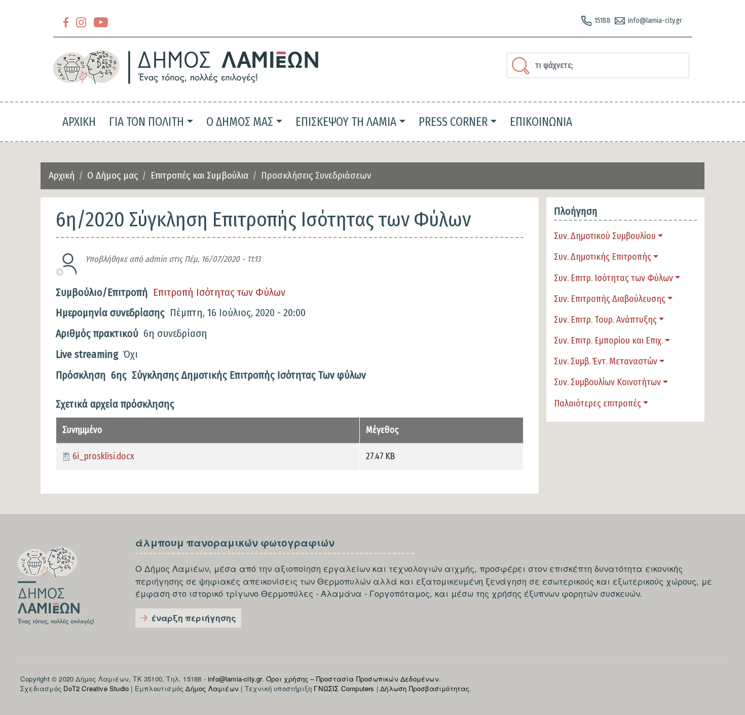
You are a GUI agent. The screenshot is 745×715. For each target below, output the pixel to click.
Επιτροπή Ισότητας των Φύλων (219, 292)
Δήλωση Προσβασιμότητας (424, 688)
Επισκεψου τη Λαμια (345, 122)
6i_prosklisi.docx (103, 456)
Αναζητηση (522, 65)
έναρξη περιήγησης (194, 618)
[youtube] (101, 21)
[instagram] (81, 21)
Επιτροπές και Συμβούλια (199, 175)
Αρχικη (79, 122)
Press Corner (453, 122)
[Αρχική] (186, 67)
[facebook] (65, 21)
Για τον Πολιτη (146, 122)
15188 (602, 20)
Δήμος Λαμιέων (212, 688)
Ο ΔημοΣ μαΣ (239, 122)
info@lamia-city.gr (655, 20)
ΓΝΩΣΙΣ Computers (344, 688)
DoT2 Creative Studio (96, 688)
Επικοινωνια (541, 122)
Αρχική (61, 175)
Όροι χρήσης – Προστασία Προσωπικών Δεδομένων (352, 679)
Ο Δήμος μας (112, 175)
